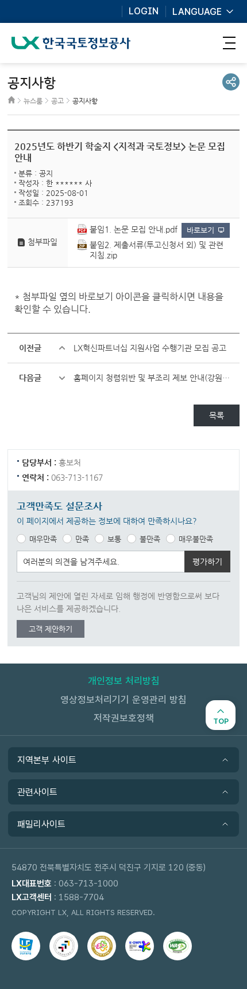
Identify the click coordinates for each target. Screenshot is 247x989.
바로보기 (200, 230)
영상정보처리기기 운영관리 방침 (123, 699)
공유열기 (231, 82)
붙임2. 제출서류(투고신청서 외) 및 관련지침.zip (156, 250)
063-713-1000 (88, 883)
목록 (216, 415)
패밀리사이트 (41, 824)
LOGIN (144, 11)
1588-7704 (81, 897)
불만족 (150, 539)
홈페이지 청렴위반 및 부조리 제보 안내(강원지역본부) (157, 377)
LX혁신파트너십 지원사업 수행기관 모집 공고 (150, 347)
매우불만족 (196, 539)
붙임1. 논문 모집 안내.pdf (133, 229)
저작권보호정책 (124, 718)
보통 (114, 539)
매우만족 (43, 539)
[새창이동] (25, 946)
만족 (82, 539)
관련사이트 (37, 792)
